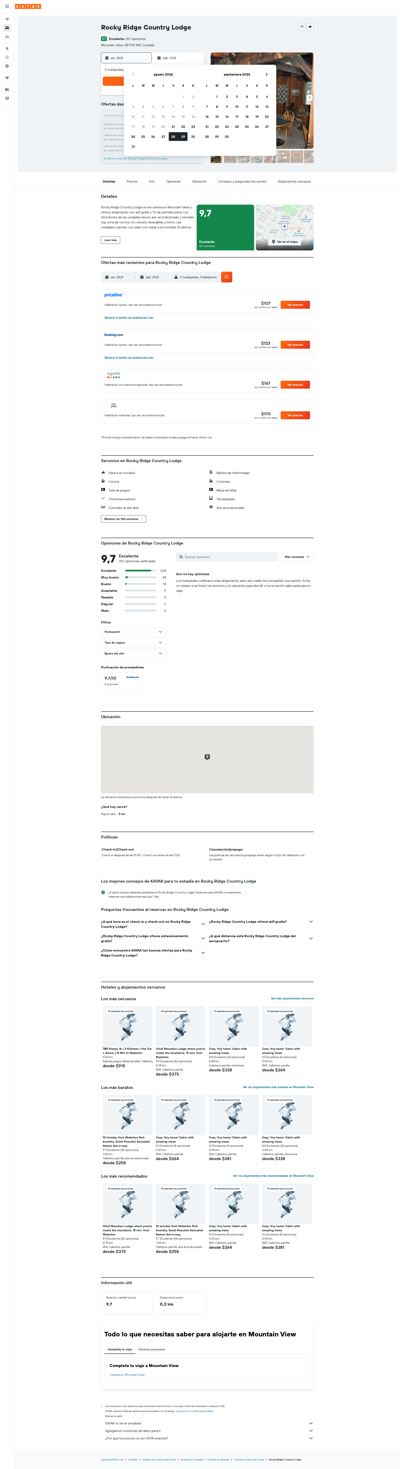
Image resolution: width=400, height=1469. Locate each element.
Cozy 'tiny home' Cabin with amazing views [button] (228, 1051)
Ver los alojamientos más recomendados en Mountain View (273, 1176)
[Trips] (7, 78)
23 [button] (193, 126)
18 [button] (143, 126)
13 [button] (163, 116)
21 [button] (173, 126)
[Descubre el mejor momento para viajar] (7, 66)
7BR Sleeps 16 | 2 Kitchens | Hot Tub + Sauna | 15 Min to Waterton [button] (127, 1051)
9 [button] (193, 106)
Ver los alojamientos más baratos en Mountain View (278, 1087)
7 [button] (173, 106)
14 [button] (173, 116)
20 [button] (163, 126)
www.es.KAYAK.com (112, 1459)
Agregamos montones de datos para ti (132, 1431)
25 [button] (143, 136)
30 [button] (193, 136)
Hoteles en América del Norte (159, 1459)
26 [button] (153, 136)
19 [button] (153, 126)
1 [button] (183, 97)
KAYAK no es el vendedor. (123, 1423)
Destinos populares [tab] (152, 1349)
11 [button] (143, 116)
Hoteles (132, 1459)
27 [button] (163, 136)
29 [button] (183, 136)
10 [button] (133, 116)
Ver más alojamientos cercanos (292, 998)
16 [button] (193, 116)
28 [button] (173, 136)
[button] (7, 6)
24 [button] (133, 136)
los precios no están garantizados (194, 1411)
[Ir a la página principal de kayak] (28, 6)
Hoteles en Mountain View (127, 1375)
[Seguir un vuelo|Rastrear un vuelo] (7, 57)
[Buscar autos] (7, 36)
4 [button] (143, 106)
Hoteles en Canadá (191, 1459)
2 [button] (193, 97)
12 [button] (153, 116)
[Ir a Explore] (7, 48)
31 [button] (133, 146)
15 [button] (183, 116)
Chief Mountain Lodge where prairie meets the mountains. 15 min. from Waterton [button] (180, 1053)
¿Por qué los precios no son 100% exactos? (136, 1438)
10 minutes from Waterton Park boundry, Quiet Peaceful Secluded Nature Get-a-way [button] (126, 1142)
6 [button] (163, 106)
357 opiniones (135, 39)
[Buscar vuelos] (7, 19)
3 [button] (133, 106)
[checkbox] (122, 681)
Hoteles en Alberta (218, 1459)
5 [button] (153, 106)
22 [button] (183, 126)
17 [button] (133, 126)
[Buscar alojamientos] (7, 28)
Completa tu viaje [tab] (120, 1349)
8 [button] (183, 106)
